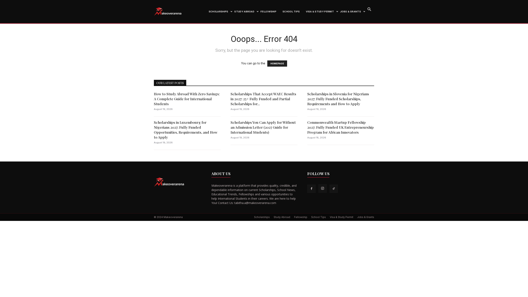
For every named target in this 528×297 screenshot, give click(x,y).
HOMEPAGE (277, 63)
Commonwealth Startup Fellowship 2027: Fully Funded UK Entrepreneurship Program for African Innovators (340, 127)
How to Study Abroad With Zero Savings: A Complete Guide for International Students (187, 99)
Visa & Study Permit (320, 11)
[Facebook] (311, 189)
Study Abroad (244, 11)
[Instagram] (322, 188)
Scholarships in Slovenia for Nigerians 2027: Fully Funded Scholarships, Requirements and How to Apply (338, 99)
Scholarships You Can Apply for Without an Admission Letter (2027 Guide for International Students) (263, 127)
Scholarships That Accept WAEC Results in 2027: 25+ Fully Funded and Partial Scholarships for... (263, 99)
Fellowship (268, 11)
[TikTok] (334, 189)
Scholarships (218, 11)
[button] (369, 10)
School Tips (291, 11)
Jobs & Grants (350, 11)
